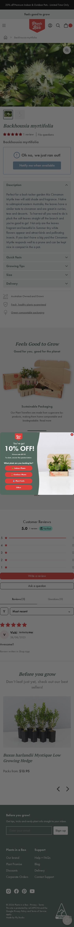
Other (18, 487)
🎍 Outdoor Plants (18, 474)
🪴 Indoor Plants (18, 468)
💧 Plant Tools (18, 481)
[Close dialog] (71, 434)
